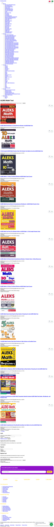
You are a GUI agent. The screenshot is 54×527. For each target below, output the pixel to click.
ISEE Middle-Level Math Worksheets (11, 51)
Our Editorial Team (6, 518)
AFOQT (6, 65)
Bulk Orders (12, 525)
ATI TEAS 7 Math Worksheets (10, 39)
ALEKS (6, 66)
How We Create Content (7, 517)
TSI (5, 83)
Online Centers (5, 489)
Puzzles (4, 88)
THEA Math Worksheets (9, 60)
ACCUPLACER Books (6, 508)
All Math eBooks (6, 506)
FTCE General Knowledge (10, 70)
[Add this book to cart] (52, 105)
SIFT (6, 79)
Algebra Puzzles (8, 90)
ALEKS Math (5, 498)
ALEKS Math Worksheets (9, 37)
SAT (6, 84)
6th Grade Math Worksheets (10, 45)
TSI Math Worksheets (9, 63)
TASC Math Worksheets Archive (11, 62)
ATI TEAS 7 (7, 68)
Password (2, 436)
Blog (6, 97)
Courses (4, 64)
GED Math (4, 496)
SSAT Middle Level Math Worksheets (12, 57)
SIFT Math (7, 27)
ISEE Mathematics (8, 20)
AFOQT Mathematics (9, 6)
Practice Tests (5, 488)
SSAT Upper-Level (8, 76)
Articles (6, 96)
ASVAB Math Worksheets (9, 38)
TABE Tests (7, 30)
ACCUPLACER (7, 87)
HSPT (6, 73)
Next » (3, 431)
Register (9, 438)
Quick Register (3, 444)
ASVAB (6, 67)
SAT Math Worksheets (9, 55)
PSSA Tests (7, 24)
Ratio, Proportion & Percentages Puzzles (12, 93)
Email (1, 449)
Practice (4, 33)
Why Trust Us (5, 516)
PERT (6, 77)
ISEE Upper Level (8, 74)
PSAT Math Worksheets (9, 54)
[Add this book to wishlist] (49, 105)
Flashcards (5, 490)
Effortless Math (3, 0)
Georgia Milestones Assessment (11, 16)
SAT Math (4, 499)
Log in (2, 437)
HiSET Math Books (6, 507)
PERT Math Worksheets (9, 52)
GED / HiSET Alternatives (9, 82)
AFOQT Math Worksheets (10, 36)
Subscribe (49, 471)
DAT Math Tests (8, 12)
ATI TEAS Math (5, 497)
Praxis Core (7, 78)
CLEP (6, 11)
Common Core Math (9, 10)
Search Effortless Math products (6, 103)
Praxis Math (7, 22)
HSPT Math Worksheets (9, 50)
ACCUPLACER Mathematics (10, 4)
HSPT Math (7, 19)
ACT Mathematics (8, 5)
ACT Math (4, 500)
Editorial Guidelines (6, 519)
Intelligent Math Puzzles (9, 92)
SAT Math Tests (8, 25)
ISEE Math (4, 501)
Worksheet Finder (6, 487)
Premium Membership (7, 509)
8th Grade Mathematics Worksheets (11, 47)
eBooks (4, 3)
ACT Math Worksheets (9, 34)
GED (6, 71)
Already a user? (3, 451)
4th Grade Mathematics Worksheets (11, 43)
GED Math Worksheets (9, 41)
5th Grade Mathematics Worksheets (11, 44)
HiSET (6, 72)
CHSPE (6, 69)
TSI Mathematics (8, 32)
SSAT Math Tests (8, 28)
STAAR (6, 80)
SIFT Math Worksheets (9, 56)
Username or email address (5, 435)
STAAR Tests (7, 29)
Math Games (5, 491)
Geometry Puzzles (8, 91)
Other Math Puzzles (8, 94)
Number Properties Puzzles (10, 89)
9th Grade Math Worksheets (10, 48)
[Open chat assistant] (51, 524)
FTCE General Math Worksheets (11, 40)
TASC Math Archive (8, 31)
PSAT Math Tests (8, 23)
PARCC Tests (7, 21)
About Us (4, 515)
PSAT (6, 86)
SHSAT (6, 75)
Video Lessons (5, 511)
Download (2, 128)
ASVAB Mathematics (9, 8)
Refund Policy (18, 525)
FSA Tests (7, 13)
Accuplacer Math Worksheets (10, 35)
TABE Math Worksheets (9, 61)
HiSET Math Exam (8, 18)
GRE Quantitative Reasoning (10, 17)
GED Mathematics (8, 15)
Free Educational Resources (8, 486)
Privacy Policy (24, 525)
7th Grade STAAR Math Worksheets (11, 58)
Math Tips (5, 95)
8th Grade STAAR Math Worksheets (11, 59)
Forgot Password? (3, 438)
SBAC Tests (7, 26)
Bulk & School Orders (6, 510)
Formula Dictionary (6, 492)
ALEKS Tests (7, 7)
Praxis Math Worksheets (9, 53)
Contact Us (5, 520)
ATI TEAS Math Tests (9, 9)
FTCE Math (7, 14)
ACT (6, 85)
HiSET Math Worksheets (9, 49)
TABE (6, 81)
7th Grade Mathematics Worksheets (11, 46)
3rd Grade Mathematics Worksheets (11, 42)
